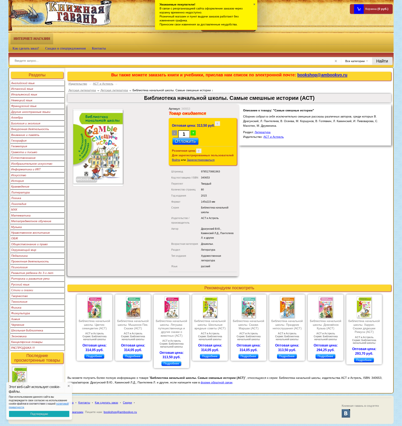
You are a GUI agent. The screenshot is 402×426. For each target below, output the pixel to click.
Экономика (19, 336)
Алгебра (17, 117)
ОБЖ (14, 238)
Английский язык (23, 83)
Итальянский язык (24, 94)
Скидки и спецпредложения (65, 48)
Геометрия (19, 146)
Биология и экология (25, 123)
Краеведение (20, 186)
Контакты (99, 48)
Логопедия (18, 204)
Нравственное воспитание (30, 232)
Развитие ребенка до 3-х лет (32, 273)
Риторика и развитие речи (30, 278)
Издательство (77, 83)
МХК (14, 209)
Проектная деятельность (30, 261)
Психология (19, 267)
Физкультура (20, 313)
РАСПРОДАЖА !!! (23, 347)
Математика (21, 215)
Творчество (19, 296)
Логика (16, 198)
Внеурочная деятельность (30, 129)
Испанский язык (22, 88)
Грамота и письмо (24, 152)
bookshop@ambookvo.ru (322, 75)
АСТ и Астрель (103, 83)
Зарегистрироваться (201, 160)
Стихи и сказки (22, 290)
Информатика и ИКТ (26, 169)
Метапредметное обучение (31, 221)
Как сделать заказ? (26, 48)
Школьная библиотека (27, 330)
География (18, 140)
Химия (15, 319)
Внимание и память (25, 135)
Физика (16, 307)
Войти (176, 160)
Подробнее (94, 356)
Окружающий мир (23, 249)
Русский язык (20, 284)
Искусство (18, 175)
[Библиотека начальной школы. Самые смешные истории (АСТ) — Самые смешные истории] (19, 369)
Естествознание (23, 157)
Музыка (16, 227)
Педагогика (19, 255)
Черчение (17, 324)
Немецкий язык (21, 100)
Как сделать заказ (106, 402)
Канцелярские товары (27, 342)
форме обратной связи (216, 382)
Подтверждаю (39, 414)
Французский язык (24, 106)
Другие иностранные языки (30, 111)
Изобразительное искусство (31, 163)
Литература (20, 192)
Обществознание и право (29, 244)
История (17, 180)
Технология (19, 301)
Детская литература (82, 90)
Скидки (127, 402)
